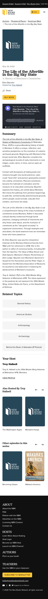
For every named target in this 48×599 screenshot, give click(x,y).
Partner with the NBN (11, 515)
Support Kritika (8, 4)
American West (34, 21)
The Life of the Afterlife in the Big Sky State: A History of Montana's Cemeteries (22, 141)
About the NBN (9, 508)
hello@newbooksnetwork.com (15, 580)
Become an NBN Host (11, 542)
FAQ (4, 512)
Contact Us (7, 525)
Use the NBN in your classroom (15, 568)
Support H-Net (20, 4)
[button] (36, 390)
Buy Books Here (33, 4)
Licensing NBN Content (12, 522)
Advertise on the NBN (11, 518)
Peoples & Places (18, 21)
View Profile (8, 378)
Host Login (7, 539)
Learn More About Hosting (13, 535)
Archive (5, 21)
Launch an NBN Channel (13, 546)
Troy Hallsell (17, 85)
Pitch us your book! (10, 556)
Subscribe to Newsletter (17, 574)
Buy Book (9, 97)
